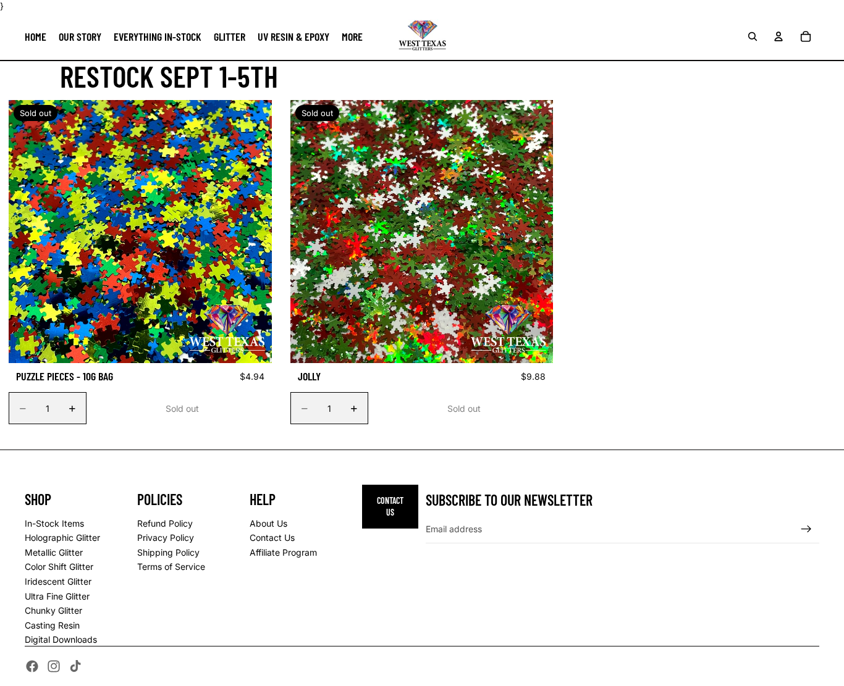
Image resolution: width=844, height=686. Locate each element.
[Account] (778, 35)
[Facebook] (32, 666)
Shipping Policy (168, 552)
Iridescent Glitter (58, 581)
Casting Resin (52, 625)
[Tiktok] (75, 666)
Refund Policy (165, 523)
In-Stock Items (54, 523)
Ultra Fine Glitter (57, 596)
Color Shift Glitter (59, 566)
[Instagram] (53, 666)
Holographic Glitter (62, 537)
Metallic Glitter (54, 552)
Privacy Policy (165, 537)
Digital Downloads (61, 639)
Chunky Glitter (53, 610)
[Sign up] (806, 529)
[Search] (752, 35)
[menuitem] (352, 36)
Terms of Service (171, 566)
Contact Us (272, 537)
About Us (268, 523)
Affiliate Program (283, 552)
